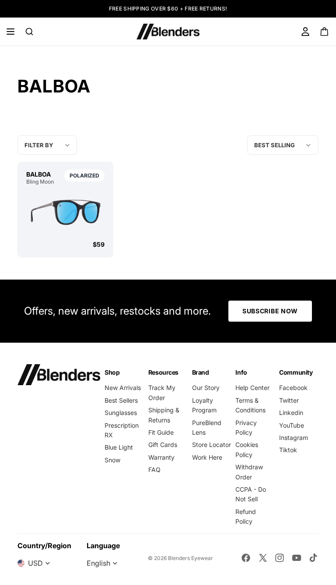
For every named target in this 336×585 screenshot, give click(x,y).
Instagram (293, 437)
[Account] (305, 31)
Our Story (206, 387)
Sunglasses (121, 412)
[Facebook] (246, 558)
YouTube (291, 425)
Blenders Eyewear (190, 558)
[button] (282, 145)
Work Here (207, 457)
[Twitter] (263, 558)
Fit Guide (161, 432)
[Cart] (324, 31)
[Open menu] (10, 31)
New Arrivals (123, 387)
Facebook (293, 387)
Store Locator (211, 444)
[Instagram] (279, 558)
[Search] (29, 31)
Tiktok (288, 450)
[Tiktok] (313, 558)
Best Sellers (121, 400)
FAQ (154, 469)
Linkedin (291, 412)
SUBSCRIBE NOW (270, 311)
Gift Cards (162, 444)
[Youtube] (296, 558)
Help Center (252, 387)
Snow (112, 460)
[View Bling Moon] (65, 212)
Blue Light (119, 447)
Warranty (161, 457)
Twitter (289, 400)
